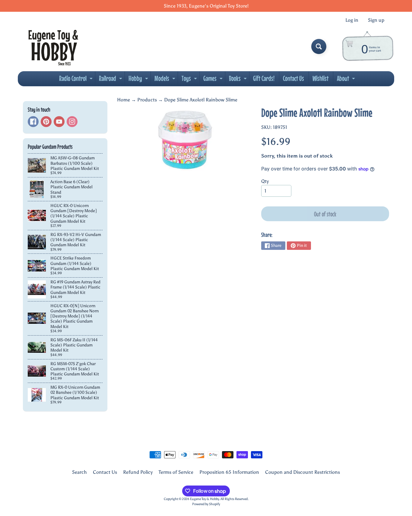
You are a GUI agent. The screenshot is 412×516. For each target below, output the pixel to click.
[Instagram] (72, 121)
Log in (351, 20)
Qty (265, 181)
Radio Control (76, 80)
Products (147, 100)
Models (165, 80)
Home (123, 100)
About (347, 80)
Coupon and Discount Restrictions (302, 472)
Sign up (376, 20)
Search (79, 472)
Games (213, 80)
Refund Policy (138, 472)
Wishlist (320, 78)
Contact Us (293, 78)
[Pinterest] (46, 121)
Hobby (139, 80)
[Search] (318, 46)
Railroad (111, 80)
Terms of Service (176, 472)
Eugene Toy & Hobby (204, 499)
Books (238, 80)
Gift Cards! (263, 78)
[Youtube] (59, 121)
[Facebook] (33, 121)
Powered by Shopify (206, 504)
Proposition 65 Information (229, 472)
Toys (190, 80)
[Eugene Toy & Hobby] (53, 46)
